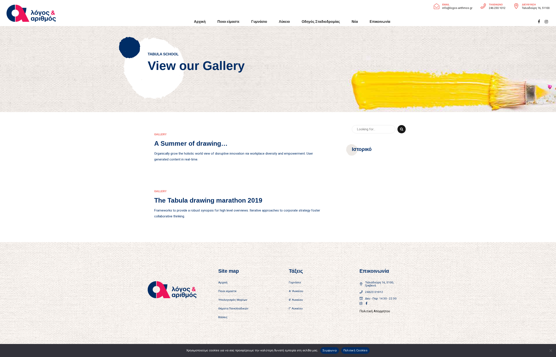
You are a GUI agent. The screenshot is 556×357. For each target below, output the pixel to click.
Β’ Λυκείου (296, 299)
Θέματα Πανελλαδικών (233, 308)
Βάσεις (223, 317)
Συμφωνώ (330, 350)
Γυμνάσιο (259, 21)
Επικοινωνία (380, 21)
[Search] (401, 129)
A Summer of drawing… (191, 143)
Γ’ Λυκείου (296, 308)
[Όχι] (550, 350)
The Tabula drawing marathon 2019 (208, 200)
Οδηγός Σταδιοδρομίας (321, 21)
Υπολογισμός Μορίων (232, 299)
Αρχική (200, 21)
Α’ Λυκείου (296, 291)
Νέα (355, 21)
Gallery (160, 134)
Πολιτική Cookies (355, 350)
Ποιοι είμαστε (228, 21)
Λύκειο (284, 21)
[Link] (360, 303)
